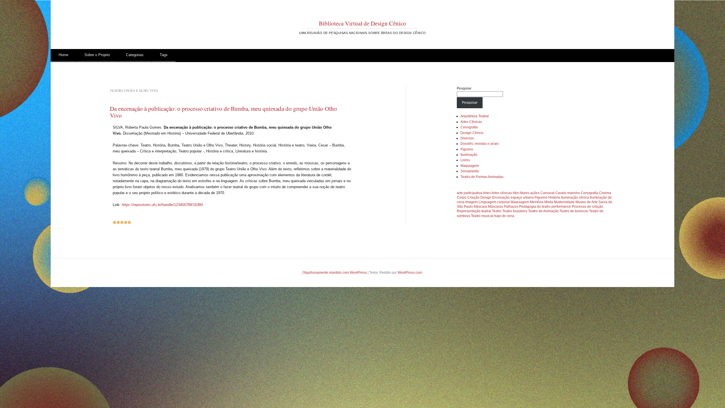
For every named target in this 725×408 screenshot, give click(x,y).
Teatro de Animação (543, 211)
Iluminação (468, 155)
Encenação (501, 197)
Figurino (466, 149)
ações (535, 193)
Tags (164, 55)
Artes (487, 193)
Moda (548, 202)
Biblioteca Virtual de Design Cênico (362, 23)
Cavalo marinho (567, 193)
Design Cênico (471, 133)
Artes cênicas (501, 193)
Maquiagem (469, 166)
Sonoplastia (469, 171)
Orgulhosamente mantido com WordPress (334, 273)
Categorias (135, 55)
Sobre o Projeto (97, 55)
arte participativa (469, 193)
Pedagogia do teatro (535, 207)
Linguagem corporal (494, 202)
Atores (524, 193)
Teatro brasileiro (514, 211)
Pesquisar (469, 103)
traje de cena (504, 216)
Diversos (467, 138)
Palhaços (511, 207)
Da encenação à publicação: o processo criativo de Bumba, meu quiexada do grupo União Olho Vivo (223, 112)
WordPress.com (410, 273)
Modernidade (564, 202)
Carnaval (547, 193)
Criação (473, 197)
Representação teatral (474, 211)
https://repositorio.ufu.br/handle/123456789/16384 (162, 205)
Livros (465, 160)
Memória (536, 202)
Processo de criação (587, 207)
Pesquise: (464, 88)
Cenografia (469, 127)
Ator (516, 193)
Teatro (497, 211)
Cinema (605, 193)
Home (63, 55)
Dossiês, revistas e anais (479, 144)
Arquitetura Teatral (474, 116)
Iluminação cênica (575, 197)
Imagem (471, 202)
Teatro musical (482, 216)
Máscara (480, 207)
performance (561, 207)
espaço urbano (522, 197)
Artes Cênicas (471, 122)
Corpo (461, 197)
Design (485, 197)
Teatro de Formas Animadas (482, 177)
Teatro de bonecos (574, 211)
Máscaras (495, 207)
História (554, 197)
